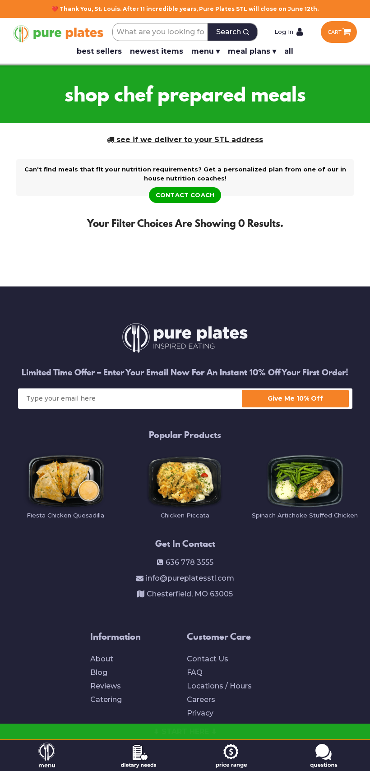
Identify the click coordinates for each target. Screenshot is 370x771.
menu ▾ (205, 51)
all (288, 51)
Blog (98, 672)
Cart (335, 32)
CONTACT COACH (185, 195)
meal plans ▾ (252, 51)
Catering (106, 699)
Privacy (200, 713)
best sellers (99, 51)
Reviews (105, 686)
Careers (201, 699)
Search (228, 32)
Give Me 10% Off (295, 398)
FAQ (195, 672)
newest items (156, 51)
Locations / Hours (219, 686)
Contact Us (207, 659)
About (101, 659)
